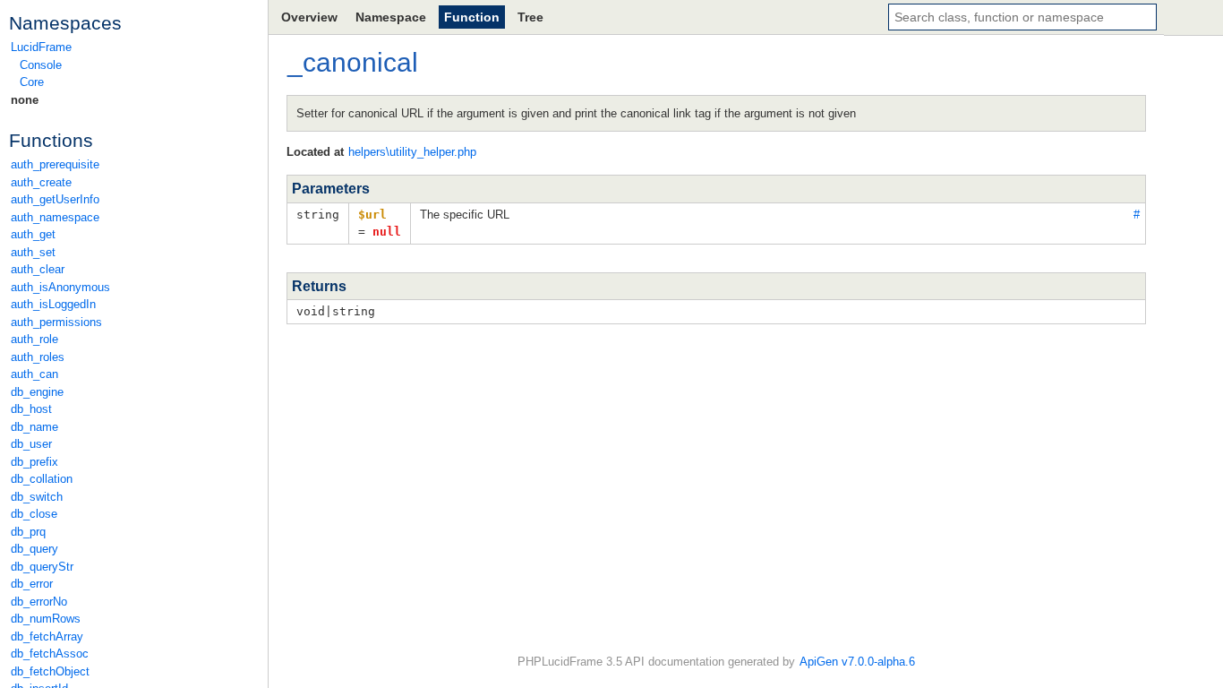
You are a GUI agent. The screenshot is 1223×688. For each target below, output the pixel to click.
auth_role (34, 339)
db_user (31, 444)
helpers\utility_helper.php (412, 152)
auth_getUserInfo (55, 199)
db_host (31, 409)
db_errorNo (39, 601)
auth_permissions (56, 322)
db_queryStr (42, 566)
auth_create (41, 182)
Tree (530, 17)
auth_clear (37, 269)
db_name (34, 427)
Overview (309, 17)
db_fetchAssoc (50, 653)
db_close (34, 513)
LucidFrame (41, 47)
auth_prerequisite (55, 164)
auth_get (33, 234)
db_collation (42, 479)
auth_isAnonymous (60, 287)
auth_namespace (55, 217)
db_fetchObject (50, 671)
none (24, 100)
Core (32, 82)
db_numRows (46, 618)
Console (41, 65)
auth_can (34, 374)
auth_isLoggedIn (53, 304)
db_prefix (34, 462)
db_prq (28, 531)
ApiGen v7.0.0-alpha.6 (857, 661)
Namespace (390, 17)
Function (472, 17)
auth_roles (37, 357)
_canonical (352, 62)
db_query (34, 548)
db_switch (37, 496)
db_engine (37, 392)
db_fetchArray (47, 636)
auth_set (33, 252)
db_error (32, 583)
